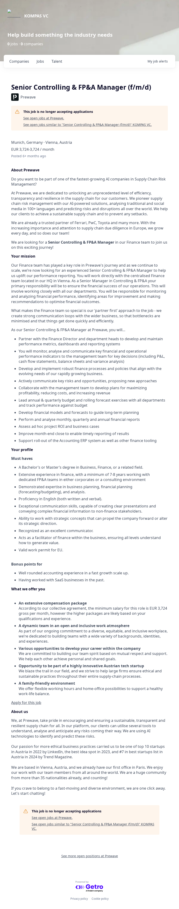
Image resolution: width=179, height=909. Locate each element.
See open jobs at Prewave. (43, 118)
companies (19, 61)
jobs (40, 61)
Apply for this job (26, 702)
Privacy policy (79, 899)
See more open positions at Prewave (89, 856)
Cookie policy (100, 899)
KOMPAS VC (36, 16)
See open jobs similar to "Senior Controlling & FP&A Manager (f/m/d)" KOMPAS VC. (87, 124)
